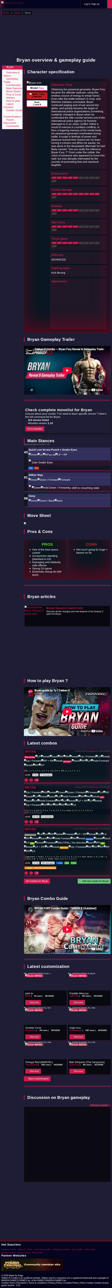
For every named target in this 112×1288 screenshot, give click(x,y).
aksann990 (93, 829)
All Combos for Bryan (37, 881)
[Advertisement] (56, 35)
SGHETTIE (73, 996)
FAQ (82, 1283)
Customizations (12, 116)
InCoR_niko (74, 1065)
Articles (10, 97)
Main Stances (13, 88)
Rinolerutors (30, 1030)
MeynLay (94, 751)
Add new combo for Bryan (95, 881)
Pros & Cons (13, 94)
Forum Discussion (9, 121)
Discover (34, 1002)
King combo (37, 1252)
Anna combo (77, 1249)
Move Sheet (12, 91)
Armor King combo (42, 1249)
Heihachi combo (8, 1252)
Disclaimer (21, 1283)
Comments (12, 125)
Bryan (30, 751)
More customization (38, 1078)
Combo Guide (14, 110)
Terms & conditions (37, 1283)
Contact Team (8, 1283)
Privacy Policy (55, 1283)
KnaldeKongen (75, 1030)
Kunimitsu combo (8, 1249)
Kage (20, 1275)
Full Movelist (13, 85)
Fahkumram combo (61, 1249)
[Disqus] (67, 1145)
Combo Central (93, 1283)
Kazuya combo (23, 1252)
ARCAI (28, 996)
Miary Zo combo (25, 1249)
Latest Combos (8, 105)
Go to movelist (34, 429)
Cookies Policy (71, 1283)
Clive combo (90, 1249)
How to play (12, 100)
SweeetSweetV (31, 1065)
